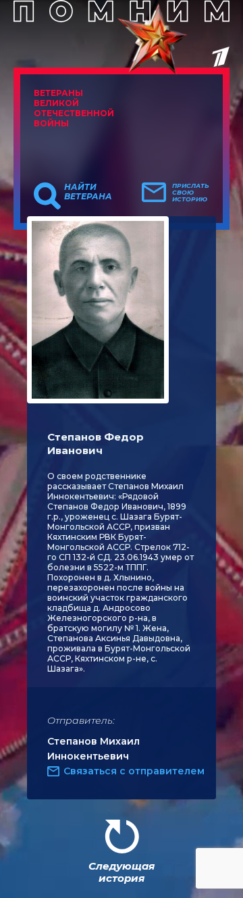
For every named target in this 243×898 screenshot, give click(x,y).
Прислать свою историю (190, 192)
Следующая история (121, 871)
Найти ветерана (88, 191)
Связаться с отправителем (134, 771)
